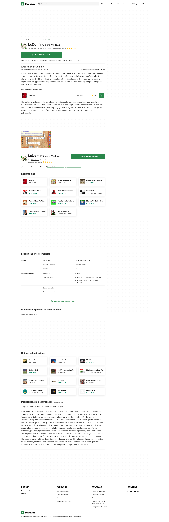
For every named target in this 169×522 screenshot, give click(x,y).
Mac (112, 4)
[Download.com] (28, 3)
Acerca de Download (63, 491)
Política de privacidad (98, 491)
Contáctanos (60, 498)
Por (33, 48)
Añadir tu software (62, 494)
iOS (118, 4)
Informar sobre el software (64, 301)
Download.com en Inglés (64, 501)
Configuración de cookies (99, 507)
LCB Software (60, 402)
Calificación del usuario (59, 48)
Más (143, 4)
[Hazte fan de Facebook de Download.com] (129, 491)
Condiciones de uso (98, 494)
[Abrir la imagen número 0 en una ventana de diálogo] (36, 139)
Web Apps (135, 4)
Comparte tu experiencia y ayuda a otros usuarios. (64, 61)
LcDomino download (28, 314)
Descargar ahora (43, 55)
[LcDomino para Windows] (24, 46)
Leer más (102, 69)
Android (125, 4)
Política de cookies (97, 498)
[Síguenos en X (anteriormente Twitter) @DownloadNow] (133, 491)
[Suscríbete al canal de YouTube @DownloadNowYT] (136, 491)
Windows (104, 4)
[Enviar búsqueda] (39, 3)
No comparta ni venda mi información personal (99, 502)
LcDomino (44, 44)
